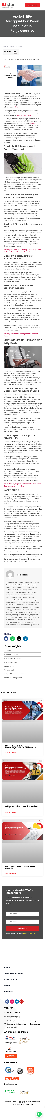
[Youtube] (21, 1001)
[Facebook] (7, 1001)
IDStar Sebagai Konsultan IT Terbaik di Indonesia (20, 867)
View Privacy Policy (29, 933)
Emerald (32, 123)
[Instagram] (12, 1001)
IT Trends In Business (15, 46)
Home (4, 46)
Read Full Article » (11, 753)
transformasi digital (24, 115)
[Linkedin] (17, 1001)
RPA (16, 107)
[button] (43, 5)
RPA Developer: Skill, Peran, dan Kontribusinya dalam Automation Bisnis (20, 747)
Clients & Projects (12, 979)
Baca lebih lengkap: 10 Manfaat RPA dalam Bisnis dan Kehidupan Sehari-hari (22, 485)
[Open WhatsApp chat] (39, 1114)
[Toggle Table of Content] (14, 52)
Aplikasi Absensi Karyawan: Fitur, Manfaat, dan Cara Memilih (21, 807)
